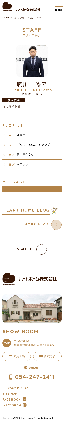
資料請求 (49, 356)
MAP (7, 343)
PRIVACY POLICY (15, 388)
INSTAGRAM (11, 405)
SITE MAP (9, 393)
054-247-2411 (35, 376)
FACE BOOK (11, 399)
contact (34, 367)
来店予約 (19, 356)
